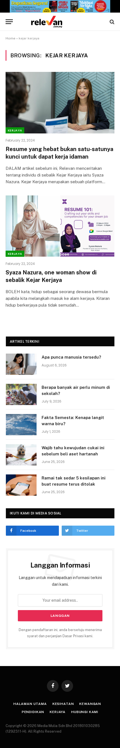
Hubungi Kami (84, 712)
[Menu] (9, 21)
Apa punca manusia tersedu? (71, 357)
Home (10, 38)
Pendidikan (33, 712)
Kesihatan (63, 704)
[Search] (111, 21)
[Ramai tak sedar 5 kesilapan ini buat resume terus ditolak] (21, 485)
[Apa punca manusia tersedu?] (21, 364)
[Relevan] (62, 22)
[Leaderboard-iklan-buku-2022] (60, 11)
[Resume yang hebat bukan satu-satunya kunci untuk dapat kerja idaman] (60, 102)
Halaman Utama (30, 704)
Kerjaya (15, 130)
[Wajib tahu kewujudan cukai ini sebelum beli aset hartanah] (21, 454)
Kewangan (90, 704)
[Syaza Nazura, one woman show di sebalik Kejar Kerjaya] (60, 226)
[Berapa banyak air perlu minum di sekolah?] (21, 394)
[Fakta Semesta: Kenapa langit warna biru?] (21, 424)
